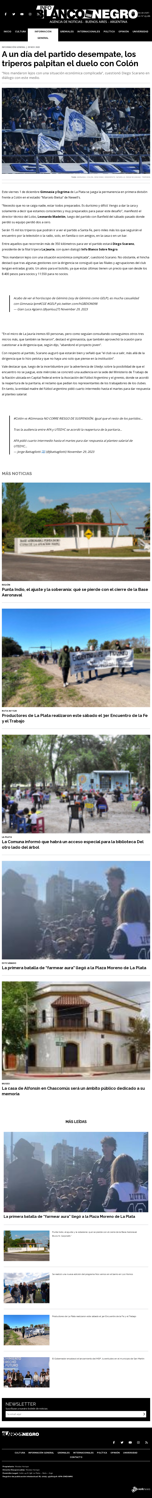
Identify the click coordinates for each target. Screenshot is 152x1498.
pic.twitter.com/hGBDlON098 (77, 304)
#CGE (42, 304)
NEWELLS (120, 177)
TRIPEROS (146, 177)
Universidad (140, 31)
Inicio (7, 31)
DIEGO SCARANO (133, 177)
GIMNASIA (81, 177)
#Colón (19, 418)
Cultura (20, 31)
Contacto (76, 1457)
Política (109, 31)
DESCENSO (99, 177)
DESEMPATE (110, 177)
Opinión (123, 31)
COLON (90, 177)
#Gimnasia (35, 418)
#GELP (51, 304)
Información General (43, 34)
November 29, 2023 (74, 309)
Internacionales (88, 31)
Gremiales (67, 31)
